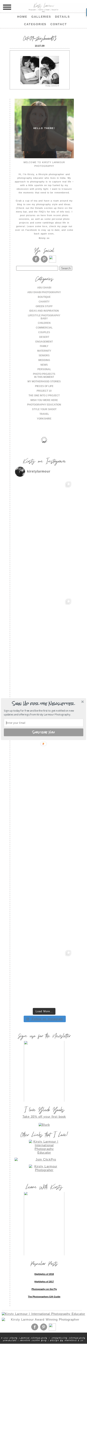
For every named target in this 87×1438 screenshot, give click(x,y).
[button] (43, 703)
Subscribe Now (43, 732)
